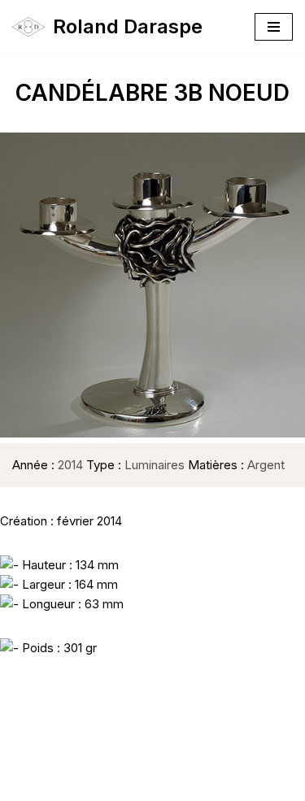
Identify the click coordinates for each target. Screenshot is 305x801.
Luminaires (154, 464)
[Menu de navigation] (274, 27)
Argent (266, 464)
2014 (70, 464)
